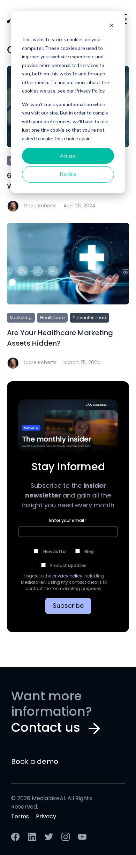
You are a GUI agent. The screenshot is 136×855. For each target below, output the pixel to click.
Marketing (21, 318)
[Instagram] (66, 839)
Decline (68, 174)
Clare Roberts (40, 206)
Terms (20, 817)
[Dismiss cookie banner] (111, 26)
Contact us (45, 728)
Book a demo (34, 762)
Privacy (46, 817)
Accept (68, 156)
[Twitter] (49, 839)
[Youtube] (82, 839)
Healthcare (52, 318)
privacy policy (67, 576)
